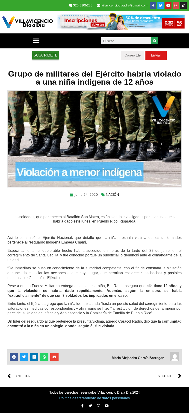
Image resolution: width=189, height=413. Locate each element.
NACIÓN (112, 194)
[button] (36, 41)
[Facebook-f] (153, 5)
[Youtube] (168, 5)
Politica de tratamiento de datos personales (94, 398)
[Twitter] (160, 5)
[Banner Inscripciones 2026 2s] (121, 28)
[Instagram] (176, 5)
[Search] (154, 40)
